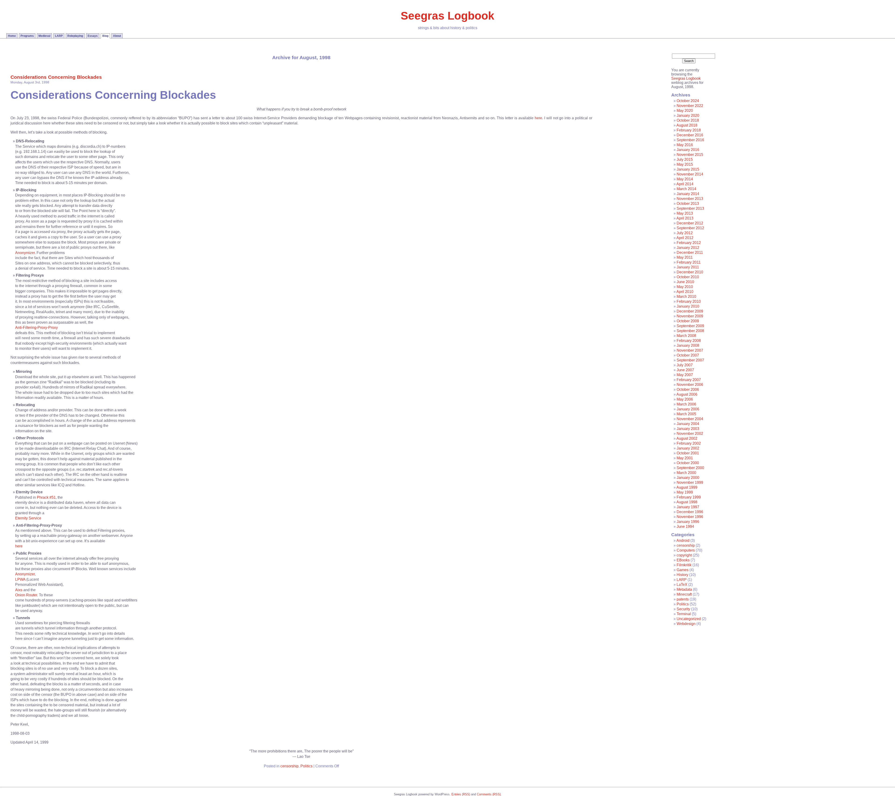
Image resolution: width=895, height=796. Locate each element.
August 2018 (686, 125)
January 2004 (688, 424)
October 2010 (688, 277)
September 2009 (690, 326)
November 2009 (690, 316)
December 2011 (690, 252)
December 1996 (690, 512)
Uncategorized (689, 619)
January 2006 (688, 409)
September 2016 (690, 140)
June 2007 (685, 370)
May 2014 (685, 179)
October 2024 (688, 101)
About (117, 36)
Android (682, 540)
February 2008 (689, 341)
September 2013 (690, 208)
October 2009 (688, 321)
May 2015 (685, 164)
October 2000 (688, 463)
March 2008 (686, 336)
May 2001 (685, 458)
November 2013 (690, 199)
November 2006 (690, 385)
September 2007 (690, 360)
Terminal (684, 614)
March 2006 (686, 404)
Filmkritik (684, 565)
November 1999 (690, 482)
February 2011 (689, 262)
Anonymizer (25, 253)
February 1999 (689, 497)
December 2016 (690, 135)
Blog (105, 36)
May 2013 (685, 213)
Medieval (44, 36)
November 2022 (690, 106)
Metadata (684, 589)
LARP (59, 36)
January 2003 (688, 429)
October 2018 (688, 120)
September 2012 (690, 228)
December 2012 (690, 223)
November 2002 (690, 434)
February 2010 (689, 301)
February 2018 (689, 130)
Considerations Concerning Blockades (56, 77)
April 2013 (684, 218)
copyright (684, 555)
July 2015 (685, 159)
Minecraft (684, 594)
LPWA (20, 579)
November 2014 (690, 174)
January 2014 (688, 194)
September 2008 (690, 331)
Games (682, 570)
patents (683, 599)
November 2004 (690, 419)
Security (683, 609)
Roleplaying (75, 36)
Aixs (18, 590)
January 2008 (688, 345)
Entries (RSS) (460, 794)
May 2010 (685, 287)
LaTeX (682, 585)
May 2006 (685, 399)
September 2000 (690, 468)
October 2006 (688, 389)
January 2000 (688, 478)
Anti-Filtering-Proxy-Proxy (36, 327)
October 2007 (688, 355)
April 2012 (684, 238)
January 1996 (688, 522)
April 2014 (684, 184)
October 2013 (688, 204)
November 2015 (690, 155)
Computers (686, 550)
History (682, 575)
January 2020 (688, 115)
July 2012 (685, 233)
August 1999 (686, 487)
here (538, 118)
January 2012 (688, 248)
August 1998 (686, 502)
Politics (306, 766)
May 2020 (685, 111)
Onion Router (26, 595)
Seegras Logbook (447, 16)
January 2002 (688, 448)
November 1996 (690, 517)
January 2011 (688, 267)
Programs (27, 36)
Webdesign (686, 624)
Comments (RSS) (489, 794)
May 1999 (685, 492)
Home (12, 36)
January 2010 (688, 306)
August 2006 (686, 394)
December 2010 (690, 272)
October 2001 (688, 453)
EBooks (683, 560)
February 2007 (689, 380)
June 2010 (685, 282)
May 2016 (685, 145)
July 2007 (685, 365)
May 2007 (685, 375)
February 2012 (689, 243)
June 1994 (685, 526)
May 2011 (685, 257)
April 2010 (684, 292)
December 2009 (690, 311)
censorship (289, 766)
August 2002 (686, 438)
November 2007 (690, 350)
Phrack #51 (46, 497)
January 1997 (688, 507)
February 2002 (689, 443)
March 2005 (686, 414)
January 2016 (688, 150)
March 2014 (686, 189)
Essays (93, 36)
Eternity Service (28, 518)
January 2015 (688, 169)
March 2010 (686, 296)
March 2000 (686, 473)
